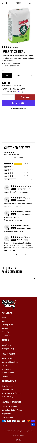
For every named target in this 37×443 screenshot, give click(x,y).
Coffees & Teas (7, 390)
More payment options (18, 108)
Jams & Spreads (8, 373)
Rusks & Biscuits (8, 358)
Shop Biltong (6, 345)
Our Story (5, 332)
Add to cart (26, 97)
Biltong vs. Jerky (8, 349)
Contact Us (6, 335)
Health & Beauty (8, 417)
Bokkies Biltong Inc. (14, 431)
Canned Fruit (6, 376)
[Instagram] (20, 439)
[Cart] (34, 3)
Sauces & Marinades (9, 407)
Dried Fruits (6, 369)
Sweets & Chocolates (10, 362)
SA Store (5, 328)
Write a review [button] (18, 158)
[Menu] (2, 3)
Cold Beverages (8, 386)
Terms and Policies (18, 435)
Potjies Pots (6, 414)
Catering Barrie (7, 325)
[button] (7, 47)
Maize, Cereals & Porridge (11, 393)
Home (4, 317)
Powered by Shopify (27, 431)
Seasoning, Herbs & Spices (12, 410)
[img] (16, 186)
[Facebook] (16, 439)
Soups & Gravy (7, 397)
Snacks (4, 366)
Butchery (5, 321)
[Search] (7, 3)
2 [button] (16, 255)
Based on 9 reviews (11, 155)
